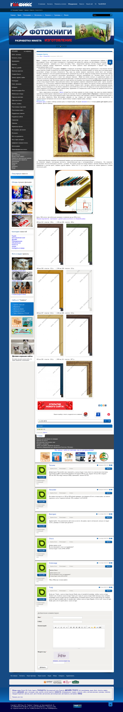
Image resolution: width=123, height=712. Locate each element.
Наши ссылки (42, 676)
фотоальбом (46, 693)
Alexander (52, 490)
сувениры (101, 692)
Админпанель (70, 676)
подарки (74, 692)
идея (26, 692)
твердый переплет (18, 693)
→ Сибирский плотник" (18, 311)
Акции (13, 164)
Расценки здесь (41, 101)
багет (41, 426)
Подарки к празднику (43, 444)
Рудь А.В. (24, 705)
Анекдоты (14, 166)
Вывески (61, 690)
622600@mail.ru (52, 708)
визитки (14, 692)
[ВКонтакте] (99, 405)
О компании (41, 4)
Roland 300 (24, 690)
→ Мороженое (16, 307)
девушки (20, 692)
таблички (107, 692)
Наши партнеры (31, 676)
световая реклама (92, 692)
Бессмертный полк (53, 690)
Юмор (13, 168)
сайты (84, 692)
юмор (80, 693)
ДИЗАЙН (68, 690)
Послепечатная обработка (19, 160)
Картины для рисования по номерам (47, 439)
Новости (81, 4)
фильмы (27, 693)
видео (105, 690)
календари (31, 692)
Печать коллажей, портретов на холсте (48, 445)
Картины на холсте (42, 440)
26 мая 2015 (47, 56)
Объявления (15, 161)
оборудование (66, 692)
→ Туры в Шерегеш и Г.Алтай (20, 313)
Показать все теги (17, 697)
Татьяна (52, 465)
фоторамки (73, 693)
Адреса (34, 690)
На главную (14, 676)
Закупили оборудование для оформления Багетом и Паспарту (55, 447)
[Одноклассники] (103, 405)
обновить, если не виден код (61, 661)
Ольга (51, 539)
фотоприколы (66, 693)
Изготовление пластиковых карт (46, 442)
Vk (95, 4)
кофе (36, 692)
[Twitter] (101, 405)
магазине (84, 101)
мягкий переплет (49, 692)
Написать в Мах (51, 706)
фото (31, 693)
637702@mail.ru (41, 706)
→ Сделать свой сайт (18, 304)
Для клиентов (16, 155)
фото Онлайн (38, 693)
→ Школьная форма (18, 309)
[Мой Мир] (105, 405)
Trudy (51, 587)
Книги (75, 690)
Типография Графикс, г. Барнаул (23, 4)
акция (91, 690)
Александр (53, 563)
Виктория (52, 514)
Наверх (110, 704)
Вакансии (14, 163)
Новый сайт (89, 4)
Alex (41, 56)
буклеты (100, 690)
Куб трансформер (84, 690)
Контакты (50, 4)
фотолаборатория (56, 693)
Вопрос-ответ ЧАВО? (18, 156)
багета (61, 92)
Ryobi (29, 690)
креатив (41, 692)
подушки (79, 692)
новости (58, 692)
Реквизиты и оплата (60, 4)
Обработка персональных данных (21, 158)
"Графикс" (30, 705)
